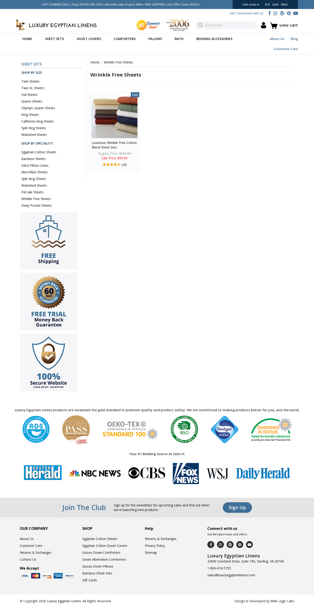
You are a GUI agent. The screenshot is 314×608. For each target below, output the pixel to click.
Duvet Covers (89, 39)
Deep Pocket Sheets (36, 205)
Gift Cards (89, 580)
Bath (179, 39)
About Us (277, 39)
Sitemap (151, 552)
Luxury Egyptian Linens (64, 601)
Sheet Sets (54, 39)
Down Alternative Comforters (104, 559)
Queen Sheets (31, 101)
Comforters (125, 39)
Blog (294, 39)
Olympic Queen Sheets (38, 108)
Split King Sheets (33, 128)
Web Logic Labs (282, 601)
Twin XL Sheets (32, 88)
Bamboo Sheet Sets (97, 573)
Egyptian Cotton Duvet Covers (104, 545)
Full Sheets (29, 94)
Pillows (155, 39)
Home (27, 39)
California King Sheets (37, 121)
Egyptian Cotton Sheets (38, 152)
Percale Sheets (32, 192)
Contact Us (28, 559)
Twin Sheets (30, 81)
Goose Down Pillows (97, 566)
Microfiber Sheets (34, 172)
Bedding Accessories (214, 39)
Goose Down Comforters (101, 552)
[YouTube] (295, 13)
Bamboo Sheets (33, 159)
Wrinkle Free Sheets (36, 199)
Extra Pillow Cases (35, 165)
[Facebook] (269, 13)
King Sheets (30, 114)
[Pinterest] (289, 13)
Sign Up (237, 507)
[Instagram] (275, 13)
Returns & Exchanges (35, 552)
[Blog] (282, 13)
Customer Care (286, 49)
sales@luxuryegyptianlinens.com (231, 575)
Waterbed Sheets (34, 134)
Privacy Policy (155, 545)
